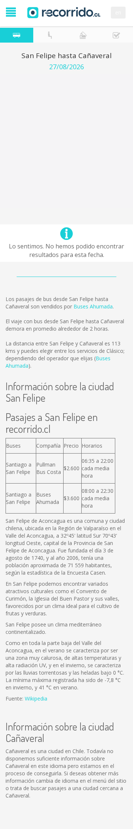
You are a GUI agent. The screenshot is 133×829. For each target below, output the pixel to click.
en (118, 12)
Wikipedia (36, 698)
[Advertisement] (66, 141)
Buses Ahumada (93, 306)
